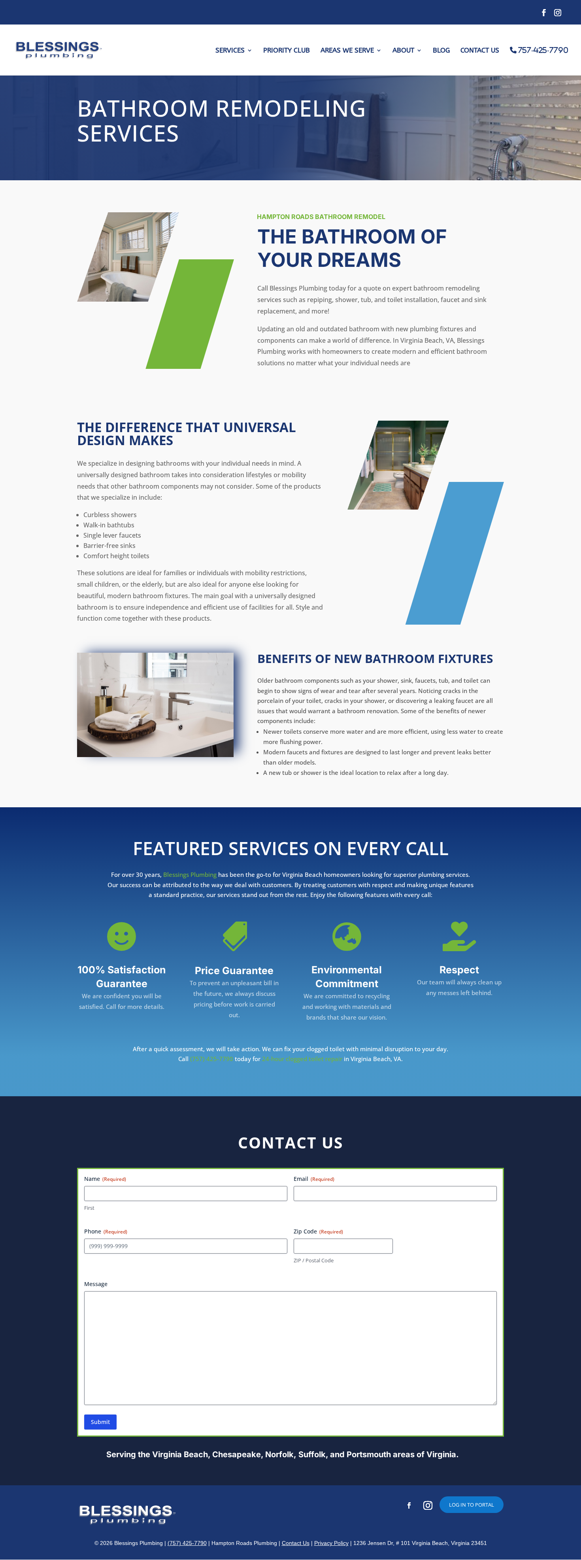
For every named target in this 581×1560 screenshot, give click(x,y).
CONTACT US (479, 50)
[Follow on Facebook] (409, 1505)
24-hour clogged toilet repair (302, 1059)
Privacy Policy (331, 1543)
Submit (100, 1422)
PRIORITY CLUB (286, 50)
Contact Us (295, 1543)
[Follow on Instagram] (428, 1505)
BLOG (441, 50)
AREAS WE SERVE (347, 50)
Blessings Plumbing (190, 874)
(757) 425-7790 (211, 1059)
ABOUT (403, 50)
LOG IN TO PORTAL (471, 1504)
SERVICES (230, 50)
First (89, 1207)
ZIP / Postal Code (314, 1260)
